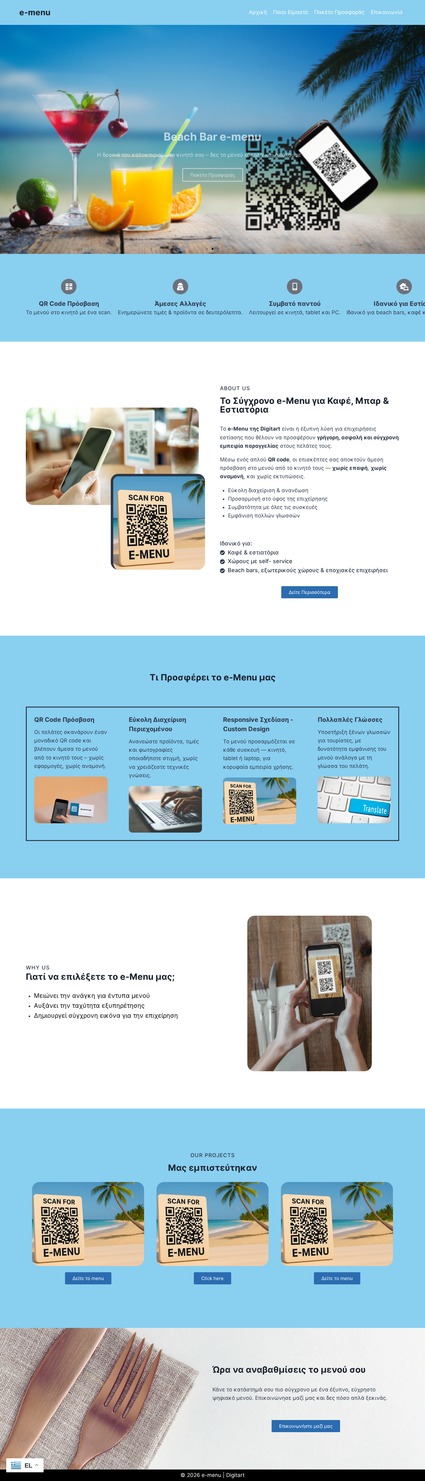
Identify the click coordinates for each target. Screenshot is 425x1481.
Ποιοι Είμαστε (290, 12)
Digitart (235, 1475)
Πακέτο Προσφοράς (339, 12)
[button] (207, 249)
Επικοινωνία (387, 12)
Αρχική (258, 12)
